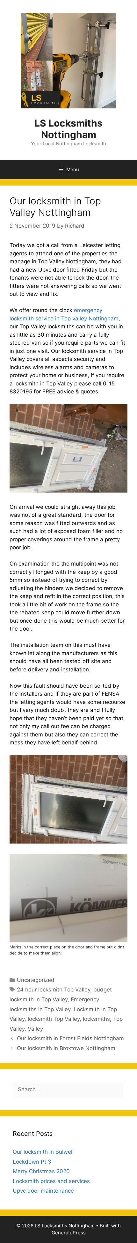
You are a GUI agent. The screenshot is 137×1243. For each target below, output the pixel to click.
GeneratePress (69, 1233)
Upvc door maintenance (43, 1191)
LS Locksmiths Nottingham (68, 128)
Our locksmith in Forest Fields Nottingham (70, 1038)
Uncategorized (35, 980)
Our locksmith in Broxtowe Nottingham (66, 1048)
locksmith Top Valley (54, 1019)
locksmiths (96, 1019)
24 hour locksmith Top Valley (53, 989)
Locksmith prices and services (51, 1181)
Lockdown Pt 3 (32, 1162)
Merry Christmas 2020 (41, 1171)
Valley (35, 1029)
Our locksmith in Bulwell (43, 1152)
